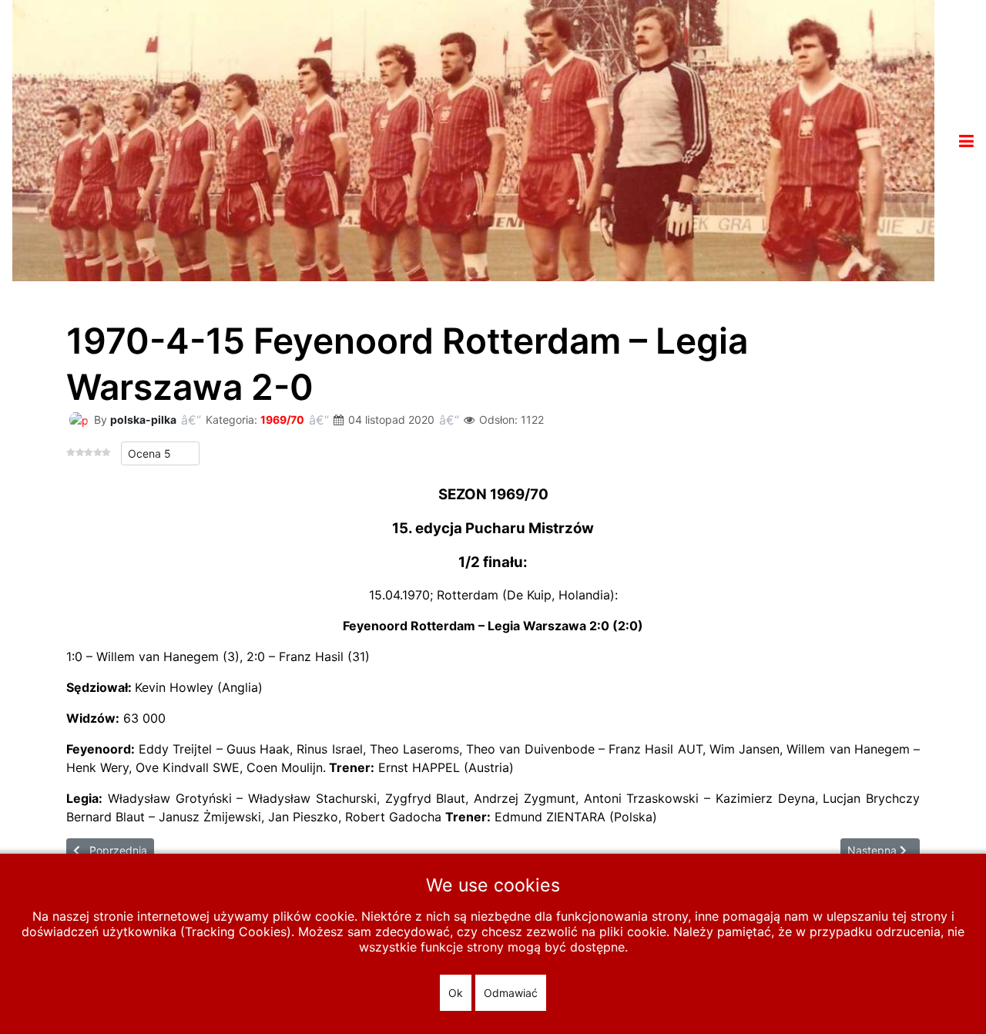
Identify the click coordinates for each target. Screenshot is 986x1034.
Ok (455, 992)
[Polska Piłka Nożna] (473, 139)
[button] (966, 141)
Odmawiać (511, 992)
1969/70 (282, 419)
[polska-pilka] (78, 418)
